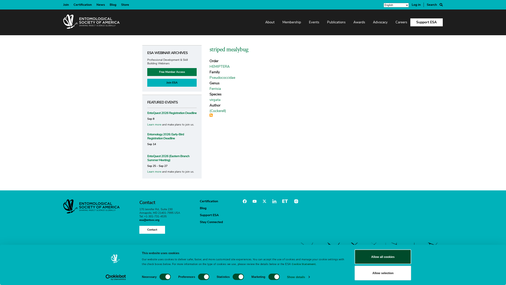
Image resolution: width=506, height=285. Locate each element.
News (100, 5)
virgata (215, 99)
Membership (291, 22)
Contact (152, 230)
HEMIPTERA (220, 66)
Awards (359, 22)
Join (66, 5)
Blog (113, 5)
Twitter (264, 201)
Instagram (296, 201)
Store (125, 5)
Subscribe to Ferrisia (211, 115)
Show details (296, 276)
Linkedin (274, 201)
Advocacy (380, 22)
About (270, 22)
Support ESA (426, 22)
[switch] (203, 277)
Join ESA (171, 83)
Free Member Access (172, 72)
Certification (83, 5)
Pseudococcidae (222, 77)
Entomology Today (285, 201)
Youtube (255, 201)
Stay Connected (211, 222)
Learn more (154, 124)
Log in (416, 5)
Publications (336, 22)
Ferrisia (215, 88)
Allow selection (383, 273)
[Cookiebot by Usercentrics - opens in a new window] (115, 277)
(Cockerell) (218, 110)
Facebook (245, 201)
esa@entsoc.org (149, 220)
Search (432, 5)
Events (314, 22)
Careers (401, 22)
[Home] (91, 22)
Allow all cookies (383, 256)
